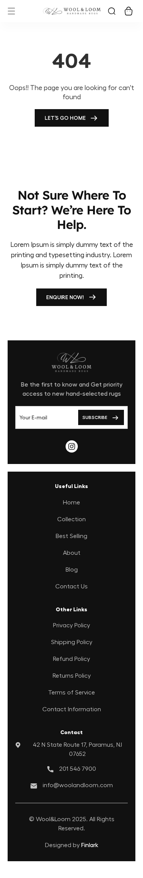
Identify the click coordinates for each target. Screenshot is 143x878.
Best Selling (71, 536)
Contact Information (71, 709)
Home (71, 502)
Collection (71, 519)
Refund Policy (71, 659)
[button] (11, 11)
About (71, 553)
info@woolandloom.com (78, 785)
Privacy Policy (71, 625)
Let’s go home (65, 118)
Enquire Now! (65, 297)
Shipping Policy (71, 642)
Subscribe (94, 417)
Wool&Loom (54, 819)
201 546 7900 (77, 769)
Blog (72, 570)
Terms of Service (71, 693)
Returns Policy (72, 676)
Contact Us (71, 586)
